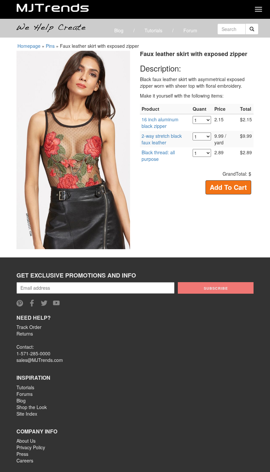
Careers (24, 460)
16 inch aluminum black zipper (160, 122)
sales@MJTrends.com (39, 360)
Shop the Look (31, 407)
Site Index (26, 413)
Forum (190, 30)
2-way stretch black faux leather (162, 139)
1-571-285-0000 (33, 353)
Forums (24, 394)
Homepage (28, 46)
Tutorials (153, 30)
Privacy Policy (30, 447)
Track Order (28, 327)
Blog (118, 30)
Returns (24, 333)
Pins (50, 46)
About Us (26, 440)
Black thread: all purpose (158, 155)
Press (22, 454)
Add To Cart (228, 187)
